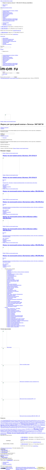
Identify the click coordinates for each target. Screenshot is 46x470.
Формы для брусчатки (11, 312)
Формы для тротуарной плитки (12, 78)
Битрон (11, 420)
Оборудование (5, 15)
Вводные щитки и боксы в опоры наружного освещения (18, 271)
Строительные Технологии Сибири (41, 468)
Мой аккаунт (5, 4)
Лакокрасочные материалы (8, 13)
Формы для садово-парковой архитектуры (15, 322)
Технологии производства (8, 40)
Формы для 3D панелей (11, 309)
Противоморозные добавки (31, 426)
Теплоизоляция (10, 304)
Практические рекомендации (8, 39)
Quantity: (2, 133)
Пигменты (5, 16)
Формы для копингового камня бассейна (15, 315)
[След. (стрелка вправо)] (44, 235)
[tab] (24, 137)
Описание (5, 137)
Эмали (4, 434)
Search (4, 71)
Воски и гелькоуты (38, 420)
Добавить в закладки (4, 127)
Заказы (4, 5)
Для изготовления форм (11, 275)
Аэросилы (9, 270)
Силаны (8, 300)
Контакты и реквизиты (7, 24)
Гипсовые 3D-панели (39, 421)
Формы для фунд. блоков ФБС (13, 326)
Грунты (6, 422)
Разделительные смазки (11, 297)
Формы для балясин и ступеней (13, 310)
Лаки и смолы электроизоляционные (14, 285)
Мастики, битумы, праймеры (12, 287)
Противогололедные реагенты (13, 296)
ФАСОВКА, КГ (29, 429)
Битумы (16, 420)
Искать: (4, 72)
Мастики (42, 423)
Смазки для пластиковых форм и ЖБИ (10, 19)
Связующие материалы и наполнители (10, 18)
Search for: (2, 46)
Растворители (9, 298)
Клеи (8, 283)
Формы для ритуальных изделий (13, 321)
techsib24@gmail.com (17, 30)
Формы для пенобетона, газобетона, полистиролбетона (17, 320)
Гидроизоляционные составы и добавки (10, 10)
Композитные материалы (7, 12)
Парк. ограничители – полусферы (13, 308)
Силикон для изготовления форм (13, 301)
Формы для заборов (11, 313)
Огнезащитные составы (11, 290)
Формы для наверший (11, 317)
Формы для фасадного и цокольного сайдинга (16, 325)
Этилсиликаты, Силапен (12, 306)
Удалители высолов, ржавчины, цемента (15, 305)
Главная (1, 78)
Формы (4, 17)
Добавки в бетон (6, 11)
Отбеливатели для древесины (13, 291)
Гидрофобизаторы (10, 274)
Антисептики (9, 269)
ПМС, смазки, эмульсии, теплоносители (15, 294)
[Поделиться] (42, 1)
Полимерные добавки (11, 295)
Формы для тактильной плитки (13, 323)
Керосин (8, 282)
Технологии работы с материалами (9, 41)
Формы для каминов (11, 314)
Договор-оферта (6, 22)
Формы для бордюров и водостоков (14, 311)
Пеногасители (10, 292)
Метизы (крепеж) (6, 14)
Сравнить (2, 128)
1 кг (1, 420)
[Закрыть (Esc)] (45, 1)
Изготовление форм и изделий (8, 20)
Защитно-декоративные (32, 422)
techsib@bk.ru (15, 34)
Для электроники (10, 276)
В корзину (2, 134)
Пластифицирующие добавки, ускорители (8, 426)
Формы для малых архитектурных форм (15, 316)
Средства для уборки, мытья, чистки (14, 303)
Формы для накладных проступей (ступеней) (16, 318)
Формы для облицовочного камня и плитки (15, 319)
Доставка (4, 23)
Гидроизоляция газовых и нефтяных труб (28, 421)
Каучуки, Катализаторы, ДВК (13, 281)
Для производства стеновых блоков (14, 422)
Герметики (9, 272)
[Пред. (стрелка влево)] (2, 235)
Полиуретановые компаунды (21, 426)
